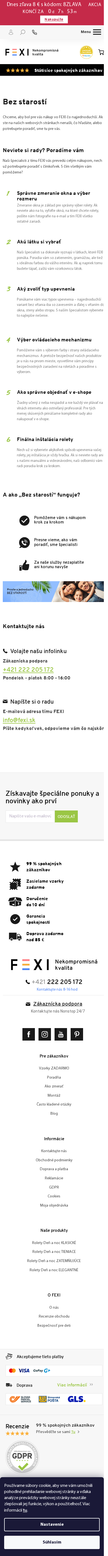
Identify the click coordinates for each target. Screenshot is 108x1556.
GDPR (52, 1199)
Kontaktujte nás (52, 1163)
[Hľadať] (22, 32)
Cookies (52, 1208)
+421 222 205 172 (28, 674)
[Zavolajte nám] (34, 32)
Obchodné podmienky (52, 1172)
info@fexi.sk (19, 725)
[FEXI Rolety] (52, 976)
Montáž (52, 1107)
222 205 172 (63, 994)
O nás (52, 1319)
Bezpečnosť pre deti (52, 1337)
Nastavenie (52, 1524)
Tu (73, 1443)
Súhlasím (52, 1542)
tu (25, 1510)
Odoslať (66, 828)
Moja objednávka (52, 1217)
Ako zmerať (52, 1098)
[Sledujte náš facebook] (27, 1046)
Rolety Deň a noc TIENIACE (52, 1264)
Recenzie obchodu (52, 1328)
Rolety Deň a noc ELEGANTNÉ (52, 1282)
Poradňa (52, 1089)
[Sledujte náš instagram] (44, 1046)
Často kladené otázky (52, 1116)
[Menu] (87, 32)
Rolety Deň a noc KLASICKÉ (52, 1255)
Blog (52, 1125)
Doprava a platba (52, 1181)
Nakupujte (52, 19)
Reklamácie (52, 1190)
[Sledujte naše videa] (60, 1046)
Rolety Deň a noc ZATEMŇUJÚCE (52, 1273)
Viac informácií (68, 1396)
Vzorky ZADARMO (52, 1080)
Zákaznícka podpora (55, 1016)
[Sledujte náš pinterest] (76, 1046)
